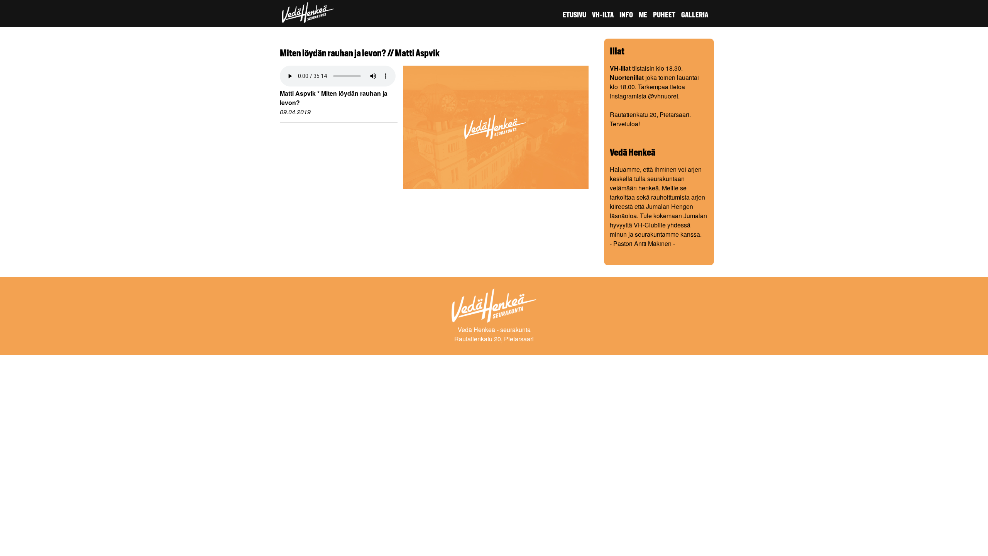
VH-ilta (603, 15)
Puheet (664, 15)
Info (626, 15)
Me (643, 15)
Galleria (694, 15)
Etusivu (574, 15)
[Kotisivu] (308, 18)
